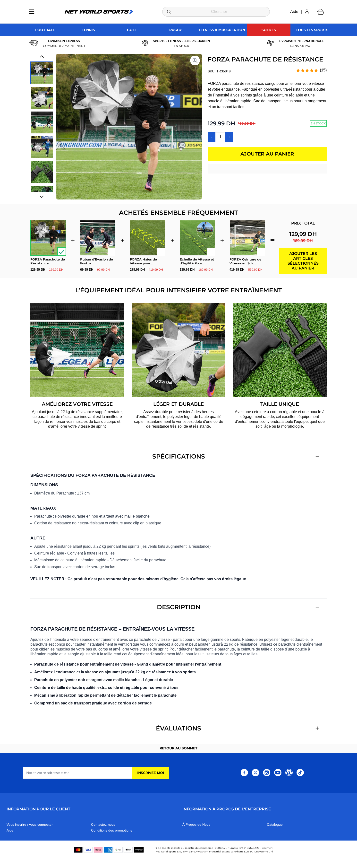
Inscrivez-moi (150, 773)
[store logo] (99, 12)
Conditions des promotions (111, 830)
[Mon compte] (307, 12)
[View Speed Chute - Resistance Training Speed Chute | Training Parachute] (41, 72)
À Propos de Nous (196, 824)
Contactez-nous (103, 824)
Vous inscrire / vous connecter (30, 824)
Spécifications (178, 456)
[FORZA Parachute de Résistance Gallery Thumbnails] (41, 126)
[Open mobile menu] (31, 11)
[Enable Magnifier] (195, 60)
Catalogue (275, 824)
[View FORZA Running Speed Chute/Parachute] (41, 97)
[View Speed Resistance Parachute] (41, 147)
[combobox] (216, 12)
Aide (294, 11)
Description (178, 607)
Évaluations (178, 728)
